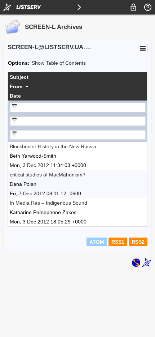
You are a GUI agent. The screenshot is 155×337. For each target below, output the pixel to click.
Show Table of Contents (59, 63)
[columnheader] (77, 77)
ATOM (96, 242)
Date (15, 96)
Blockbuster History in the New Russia (53, 146)
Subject (19, 77)
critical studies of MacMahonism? (47, 175)
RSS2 (138, 242)
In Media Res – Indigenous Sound (48, 203)
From (16, 86)
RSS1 (117, 242)
